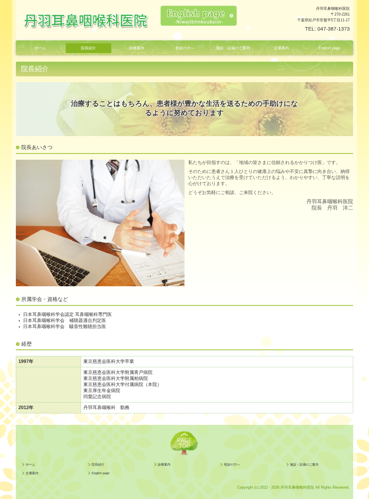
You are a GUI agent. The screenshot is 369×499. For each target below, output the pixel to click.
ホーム (40, 48)
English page (329, 48)
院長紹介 (88, 48)
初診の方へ (185, 48)
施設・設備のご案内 (233, 48)
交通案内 (281, 48)
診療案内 (136, 48)
